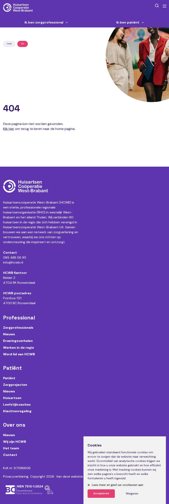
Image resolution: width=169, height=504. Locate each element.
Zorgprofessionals (18, 327)
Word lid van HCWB (19, 354)
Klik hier (8, 129)
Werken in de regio (18, 347)
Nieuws (9, 334)
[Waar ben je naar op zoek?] (157, 5)
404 (22, 43)
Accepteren (101, 493)
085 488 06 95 (14, 257)
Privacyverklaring (15, 476)
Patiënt (9, 378)
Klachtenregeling (17, 411)
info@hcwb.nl (13, 262)
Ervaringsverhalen (18, 341)
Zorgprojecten (15, 385)
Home (9, 43)
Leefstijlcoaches (17, 404)
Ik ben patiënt (127, 22)
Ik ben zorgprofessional (44, 22)
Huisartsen (12, 398)
